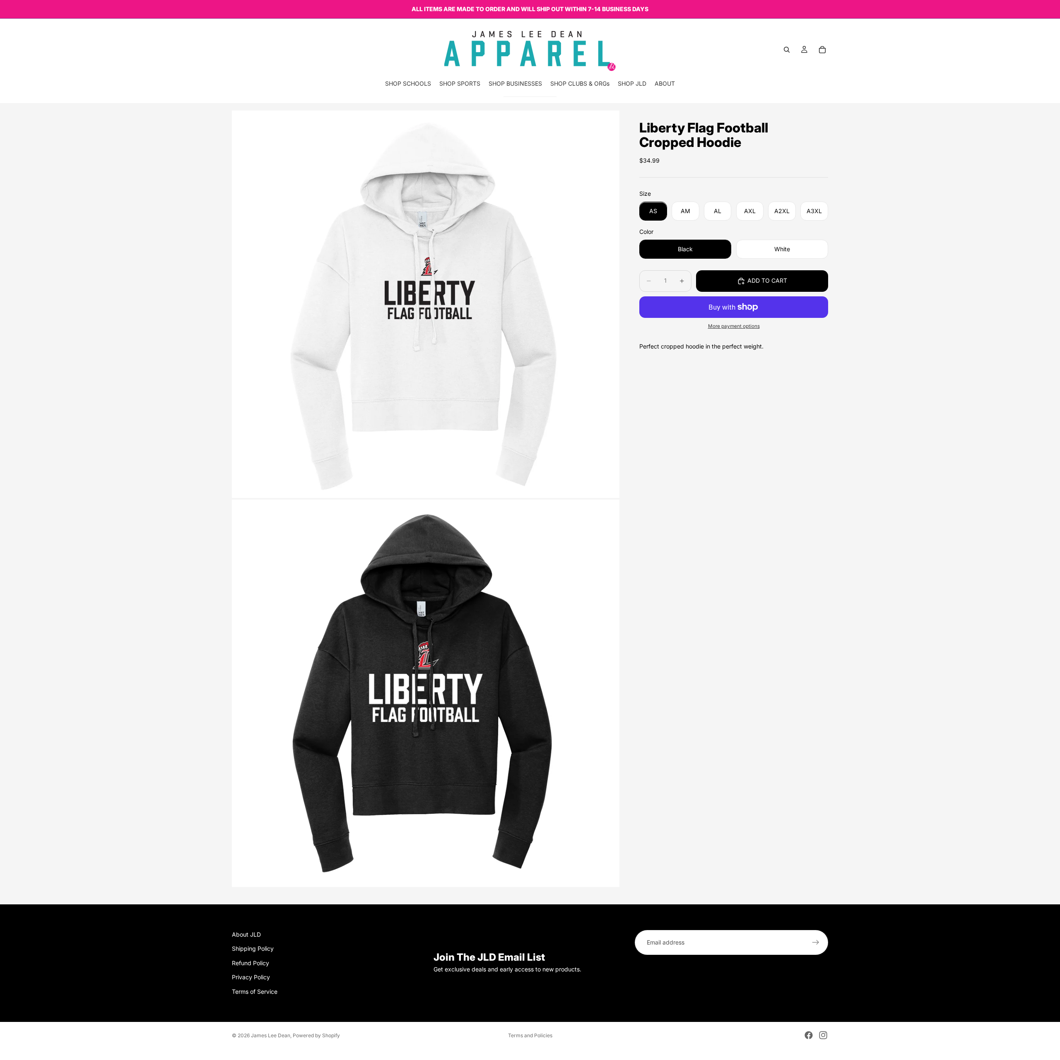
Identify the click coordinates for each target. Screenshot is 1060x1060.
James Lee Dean (270, 1035)
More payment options (734, 326)
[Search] (787, 50)
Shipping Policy (253, 948)
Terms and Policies (530, 1035)
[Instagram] (823, 1035)
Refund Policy (250, 962)
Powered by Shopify (316, 1035)
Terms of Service (254, 991)
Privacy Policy (251, 977)
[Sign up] (815, 942)
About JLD (246, 934)
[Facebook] (809, 1035)
